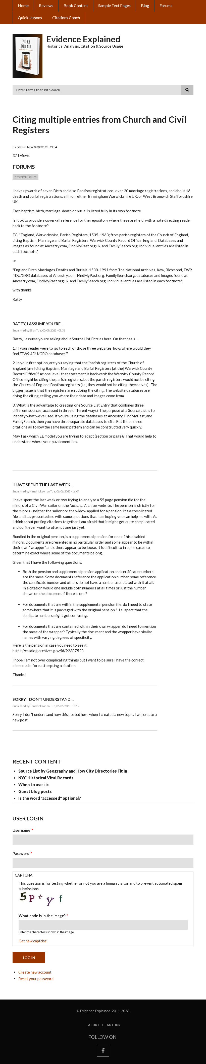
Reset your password (36, 978)
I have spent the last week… (43, 484)
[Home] (28, 55)
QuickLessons (30, 17)
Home (23, 5)
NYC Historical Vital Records (45, 777)
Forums (166, 5)
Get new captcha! (33, 941)
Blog (145, 5)
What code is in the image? (42, 915)
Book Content (76, 5)
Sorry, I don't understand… (43, 699)
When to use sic (33, 784)
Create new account (35, 972)
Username (21, 830)
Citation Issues (25, 177)
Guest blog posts (35, 791)
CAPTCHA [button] (23, 875)
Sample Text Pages (114, 5)
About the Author (104, 1024)
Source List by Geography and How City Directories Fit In (72, 771)
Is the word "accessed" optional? (49, 798)
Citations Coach (66, 17)
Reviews (46, 5)
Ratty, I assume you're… (38, 323)
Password (21, 853)
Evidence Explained (83, 39)
